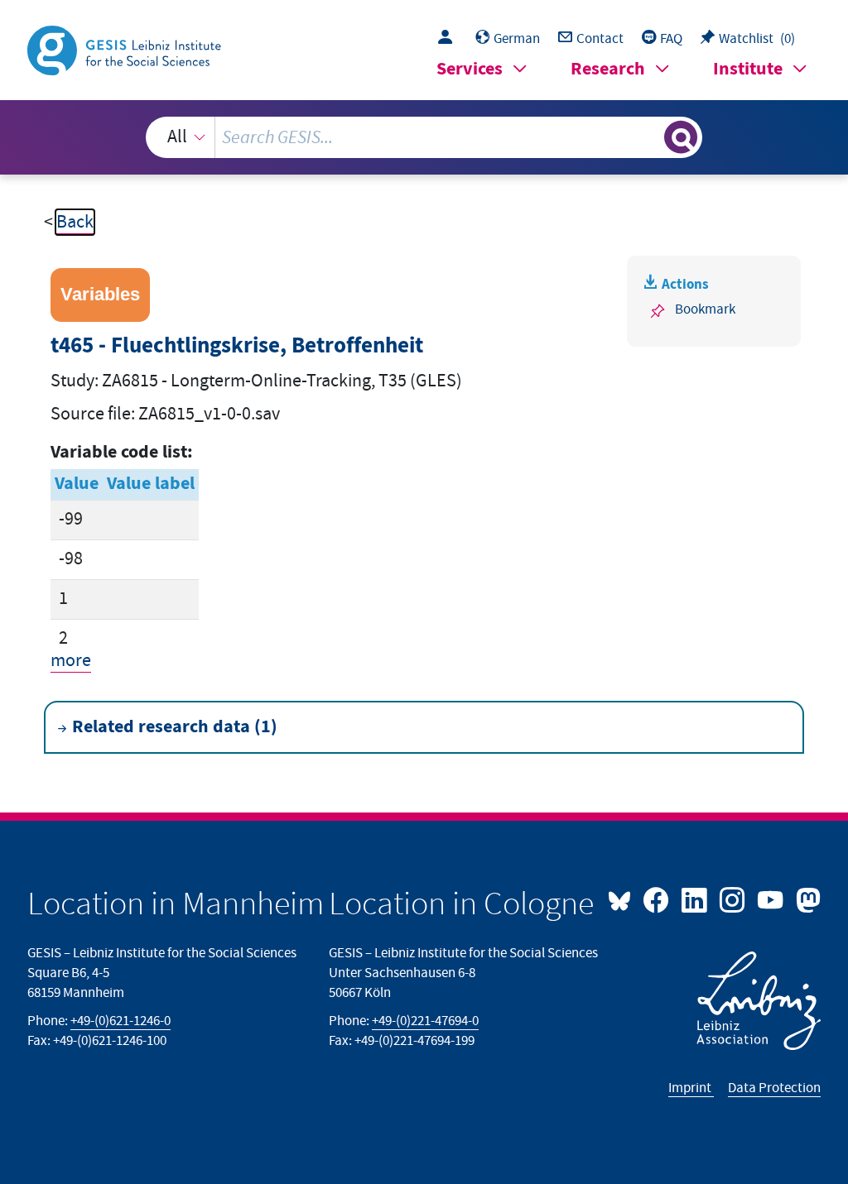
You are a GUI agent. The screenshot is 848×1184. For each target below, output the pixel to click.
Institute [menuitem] (748, 69)
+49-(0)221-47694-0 (425, 1021)
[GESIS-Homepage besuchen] (125, 49)
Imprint (691, 1088)
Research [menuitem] (608, 69)
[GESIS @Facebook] (657, 898)
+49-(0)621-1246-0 (120, 1021)
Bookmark (705, 309)
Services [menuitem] (469, 69)
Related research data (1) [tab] (174, 727)
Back (75, 222)
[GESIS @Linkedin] (696, 898)
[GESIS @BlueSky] (623, 898)
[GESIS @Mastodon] (806, 898)
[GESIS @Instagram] (734, 898)
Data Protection (774, 1088)
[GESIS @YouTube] (772, 898)
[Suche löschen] (649, 137)
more (71, 661)
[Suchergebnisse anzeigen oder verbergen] (680, 137)
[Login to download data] (449, 39)
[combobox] (424, 137)
